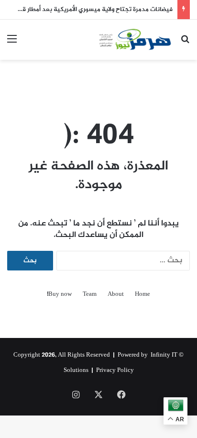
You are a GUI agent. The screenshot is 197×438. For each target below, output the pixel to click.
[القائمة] (12, 43)
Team (90, 295)
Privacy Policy (115, 370)
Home (142, 295)
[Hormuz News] (135, 39)
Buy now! (59, 295)
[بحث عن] (185, 43)
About (116, 295)
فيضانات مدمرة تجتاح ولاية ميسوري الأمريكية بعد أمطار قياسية (89, 9)
